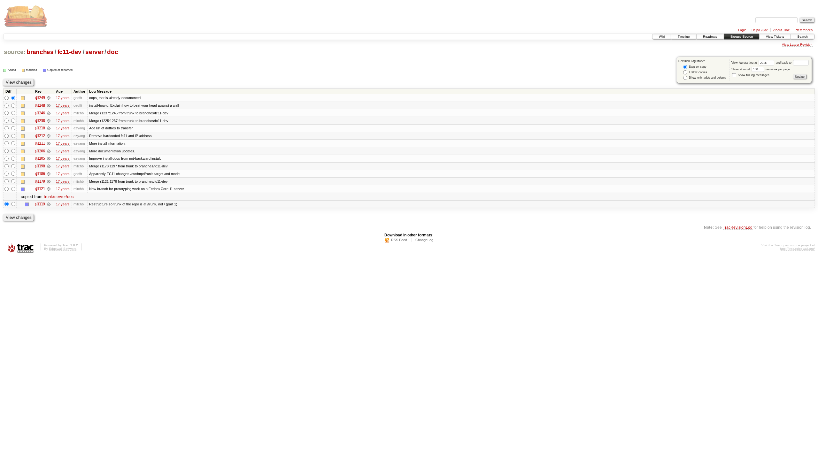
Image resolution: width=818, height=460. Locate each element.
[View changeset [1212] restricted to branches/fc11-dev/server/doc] (48, 136)
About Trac (781, 30)
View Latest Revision (797, 44)
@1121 (40, 189)
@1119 (40, 204)
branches (40, 52)
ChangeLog (424, 240)
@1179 (40, 181)
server (94, 52)
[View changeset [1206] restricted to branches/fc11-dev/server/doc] (48, 151)
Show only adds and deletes (707, 77)
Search (802, 36)
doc (112, 52)
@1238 (40, 121)
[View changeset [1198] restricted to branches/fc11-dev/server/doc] (48, 166)
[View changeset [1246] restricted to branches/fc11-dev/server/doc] (48, 113)
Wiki (662, 36)
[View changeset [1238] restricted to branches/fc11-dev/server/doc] (48, 121)
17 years (63, 98)
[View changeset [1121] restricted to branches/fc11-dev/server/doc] (48, 189)
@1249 (40, 98)
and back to (784, 62)
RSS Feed (399, 240)
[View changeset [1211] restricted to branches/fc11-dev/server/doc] (48, 143)
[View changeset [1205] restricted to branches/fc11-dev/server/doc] (48, 158)
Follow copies (697, 72)
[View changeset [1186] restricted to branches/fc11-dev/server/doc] (48, 174)
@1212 (40, 136)
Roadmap (710, 36)
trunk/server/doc (59, 196)
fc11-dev (69, 52)
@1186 (40, 174)
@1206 (40, 151)
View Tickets (775, 36)
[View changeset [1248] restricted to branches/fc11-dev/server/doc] (48, 105)
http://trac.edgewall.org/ (797, 248)
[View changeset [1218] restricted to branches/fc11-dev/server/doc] (48, 128)
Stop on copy (697, 66)
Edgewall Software (62, 248)
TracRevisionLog (737, 227)
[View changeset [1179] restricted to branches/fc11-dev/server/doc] (48, 181)
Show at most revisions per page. (761, 69)
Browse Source (741, 36)
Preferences (804, 30)
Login (742, 30)
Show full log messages (753, 75)
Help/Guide (760, 30)
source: (15, 52)
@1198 (40, 166)
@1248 (40, 105)
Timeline (684, 36)
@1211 (40, 143)
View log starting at (744, 62)
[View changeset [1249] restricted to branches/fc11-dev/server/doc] (48, 98)
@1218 (40, 128)
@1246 (40, 113)
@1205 (40, 158)
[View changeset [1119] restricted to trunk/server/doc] (48, 204)
